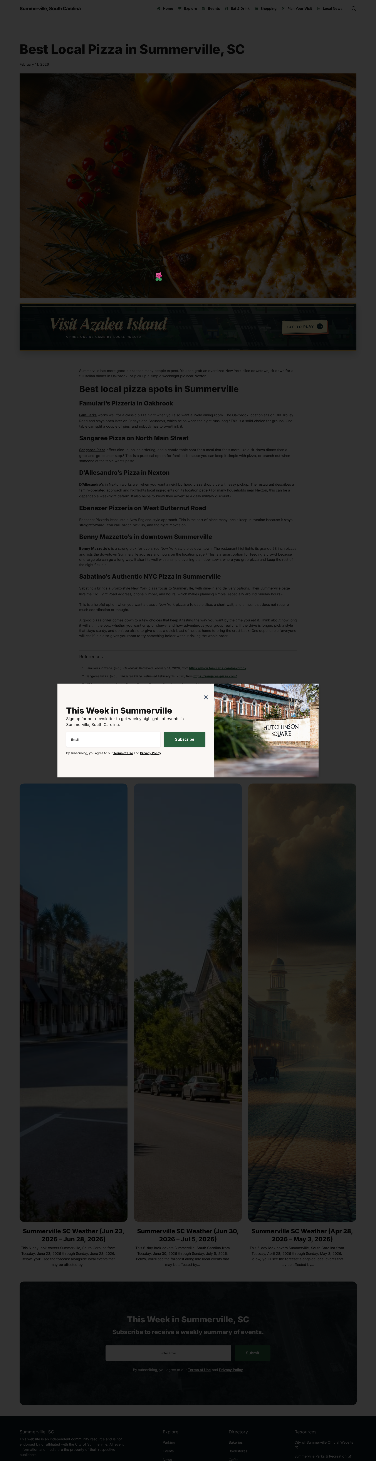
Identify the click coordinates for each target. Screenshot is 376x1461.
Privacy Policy (150, 753)
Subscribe (184, 739)
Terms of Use (123, 753)
